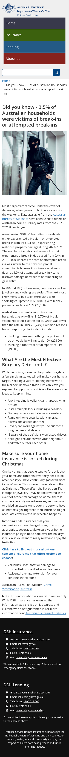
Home (11, 23)
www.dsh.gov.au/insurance (31, 657)
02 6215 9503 (23, 653)
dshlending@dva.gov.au (31, 697)
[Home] (27, 9)
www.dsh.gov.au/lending (30, 710)
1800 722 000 (31, 701)
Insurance (14, 35)
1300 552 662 (31, 648)
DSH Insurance (18, 632)
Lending (12, 46)
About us (13, 58)
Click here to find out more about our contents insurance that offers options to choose (31, 553)
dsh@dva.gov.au (27, 643)
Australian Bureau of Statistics (45, 613)
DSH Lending (16, 685)
